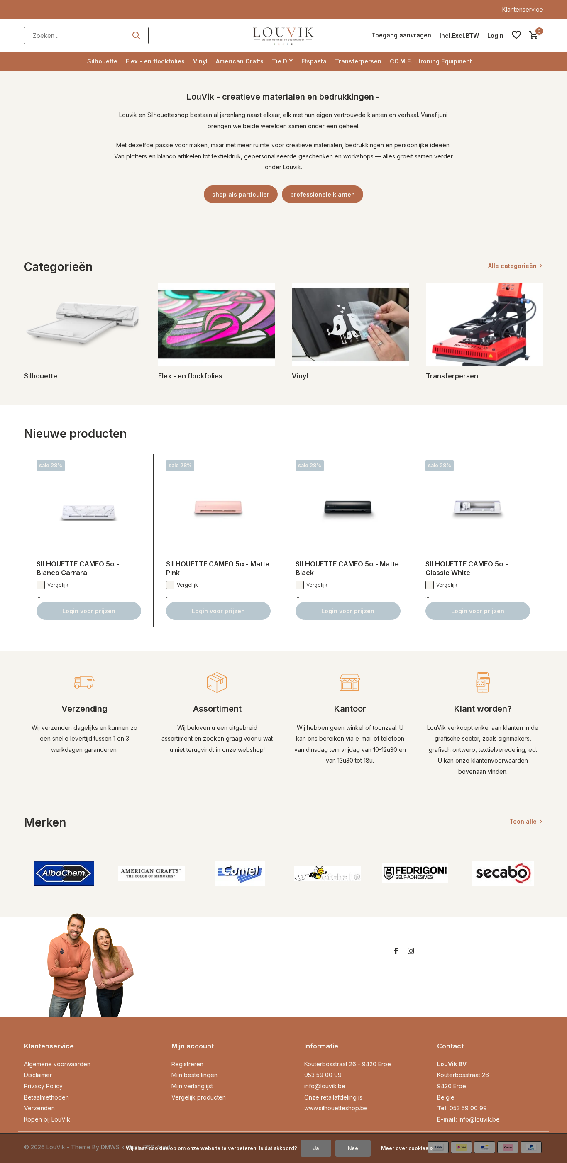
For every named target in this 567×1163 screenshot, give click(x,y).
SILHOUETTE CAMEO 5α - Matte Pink (217, 568)
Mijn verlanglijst (192, 1086)
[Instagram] (411, 951)
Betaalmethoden (46, 1097)
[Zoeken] (136, 35)
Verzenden (39, 1108)
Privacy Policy (43, 1086)
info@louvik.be (324, 1086)
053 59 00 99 (323, 1074)
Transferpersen (358, 61)
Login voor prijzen (88, 610)
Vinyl (200, 61)
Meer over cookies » (407, 1148)
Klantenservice (522, 9)
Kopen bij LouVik (47, 1119)
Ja (316, 1148)
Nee (353, 1148)
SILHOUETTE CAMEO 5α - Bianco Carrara (78, 568)
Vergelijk (57, 585)
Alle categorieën (512, 265)
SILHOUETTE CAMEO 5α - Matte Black (347, 568)
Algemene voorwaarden (57, 1064)
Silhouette (102, 61)
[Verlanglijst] (516, 35)
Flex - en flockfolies (155, 61)
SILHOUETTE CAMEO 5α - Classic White (466, 568)
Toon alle (523, 821)
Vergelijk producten (198, 1097)
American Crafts (240, 61)
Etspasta (314, 61)
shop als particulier (240, 194)
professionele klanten (322, 194)
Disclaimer (38, 1074)
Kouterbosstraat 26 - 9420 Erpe (347, 1064)
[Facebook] (396, 951)
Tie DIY (282, 61)
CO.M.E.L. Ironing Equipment (431, 61)
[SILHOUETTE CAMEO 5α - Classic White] (477, 507)
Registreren (187, 1064)
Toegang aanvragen (401, 35)
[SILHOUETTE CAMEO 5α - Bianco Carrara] (89, 507)
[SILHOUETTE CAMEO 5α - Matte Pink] (218, 507)
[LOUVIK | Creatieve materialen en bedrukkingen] (283, 35)
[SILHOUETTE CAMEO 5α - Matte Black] (348, 507)
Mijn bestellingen (194, 1074)
